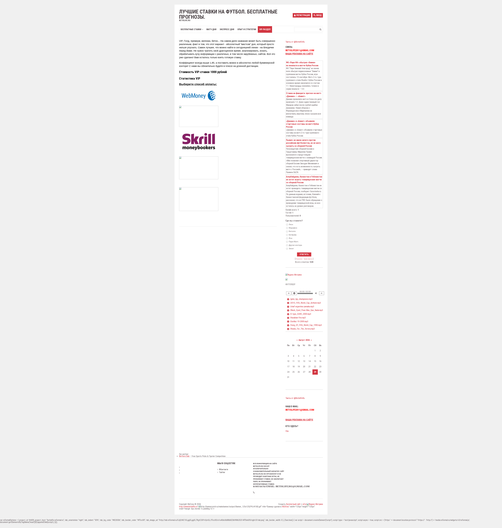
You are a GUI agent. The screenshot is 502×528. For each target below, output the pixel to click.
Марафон (293, 228)
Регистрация (303, 15)
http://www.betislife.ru (188, 506)
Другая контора (295, 245)
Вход (319, 15)
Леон (291, 224)
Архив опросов (308, 259)
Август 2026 (304, 340)
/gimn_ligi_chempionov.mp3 (299, 299)
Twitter (222, 472)
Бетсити (292, 231)
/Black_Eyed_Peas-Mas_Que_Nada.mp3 (305, 310)
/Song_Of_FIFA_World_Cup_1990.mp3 (304, 325)
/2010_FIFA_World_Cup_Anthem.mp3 (304, 303)
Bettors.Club (184, 456)
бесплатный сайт (293, 504)
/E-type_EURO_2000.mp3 (299, 314)
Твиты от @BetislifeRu (295, 42)
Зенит (291, 248)
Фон (290, 238)
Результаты (299, 259)
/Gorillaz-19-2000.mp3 (297, 321)
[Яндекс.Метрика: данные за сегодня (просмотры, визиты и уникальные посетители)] (294, 274)
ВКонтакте (223, 469)
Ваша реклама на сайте (299, 53)
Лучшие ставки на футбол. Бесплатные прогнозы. (228, 14)
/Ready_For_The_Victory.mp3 (301, 329)
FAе (287, 431)
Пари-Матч (293, 242)
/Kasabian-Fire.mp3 (296, 317)
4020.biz (285, 506)
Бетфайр (292, 235)
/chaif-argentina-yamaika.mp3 (300, 306)
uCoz (305, 504)
